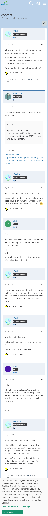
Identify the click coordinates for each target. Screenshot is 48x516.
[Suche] (31, 3)
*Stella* (8, 18)
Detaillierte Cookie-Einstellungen (16, 506)
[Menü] (44, 3)
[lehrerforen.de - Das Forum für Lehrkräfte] (6, 3)
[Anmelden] (38, 3)
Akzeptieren (8, 512)
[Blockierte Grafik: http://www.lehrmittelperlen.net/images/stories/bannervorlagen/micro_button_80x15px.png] (24, 158)
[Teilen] (44, 23)
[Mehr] (41, 44)
